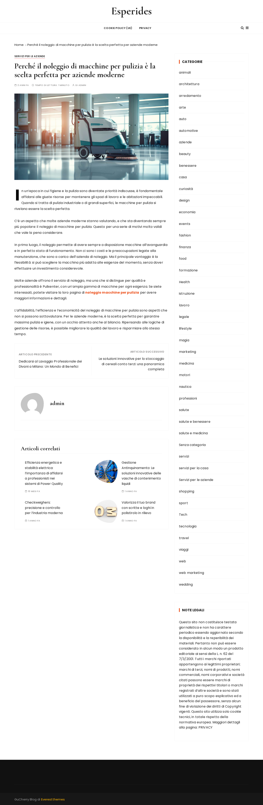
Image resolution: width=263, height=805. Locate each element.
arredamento (190, 95)
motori (184, 375)
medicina (186, 363)
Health (184, 282)
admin (82, 85)
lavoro (184, 305)
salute (184, 410)
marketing (187, 351)
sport (183, 503)
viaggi (183, 549)
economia (187, 212)
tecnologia (188, 526)
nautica (185, 386)
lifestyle (185, 328)
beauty (185, 154)
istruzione (187, 293)
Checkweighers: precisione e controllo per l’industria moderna (44, 507)
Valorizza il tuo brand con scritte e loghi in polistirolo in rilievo (138, 507)
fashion (185, 235)
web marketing (191, 572)
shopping (186, 491)
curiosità (186, 188)
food (183, 258)
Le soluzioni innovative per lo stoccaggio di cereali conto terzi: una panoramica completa (131, 364)
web (182, 561)
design (184, 200)
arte (182, 107)
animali (185, 72)
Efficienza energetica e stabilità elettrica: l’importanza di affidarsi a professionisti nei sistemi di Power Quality (44, 473)
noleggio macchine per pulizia (112, 292)
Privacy (145, 28)
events (184, 223)
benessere (187, 165)
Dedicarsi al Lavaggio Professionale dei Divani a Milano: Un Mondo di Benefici (50, 364)
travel (184, 538)
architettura (189, 84)
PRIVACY (205, 727)
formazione (188, 270)
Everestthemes (53, 799)
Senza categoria (192, 444)
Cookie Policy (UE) (118, 28)
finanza (185, 247)
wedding (186, 584)
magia (184, 340)
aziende (185, 142)
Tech (183, 514)
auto (183, 119)
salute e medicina (193, 433)
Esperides (131, 11)
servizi (184, 456)
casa (183, 177)
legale (184, 316)
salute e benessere (194, 421)
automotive (188, 130)
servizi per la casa (193, 468)
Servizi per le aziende (29, 56)
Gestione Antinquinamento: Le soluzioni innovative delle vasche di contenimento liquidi (141, 473)
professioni (188, 398)
